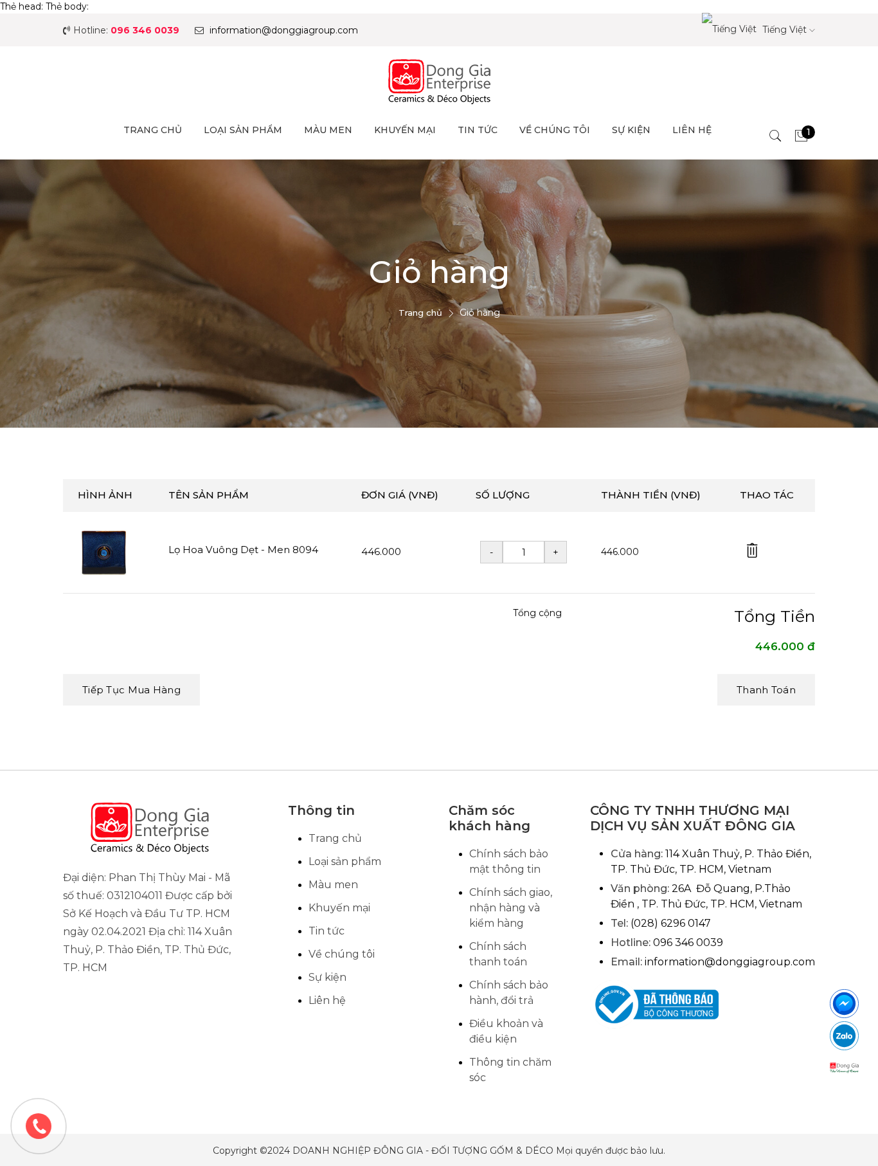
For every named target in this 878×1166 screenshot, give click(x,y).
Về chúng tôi (554, 130)
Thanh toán (766, 690)
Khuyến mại (405, 130)
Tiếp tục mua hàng (131, 690)
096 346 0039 (145, 30)
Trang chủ (152, 130)
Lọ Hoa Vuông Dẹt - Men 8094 (243, 549)
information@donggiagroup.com (284, 30)
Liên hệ (692, 130)
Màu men (328, 130)
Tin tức (477, 130)
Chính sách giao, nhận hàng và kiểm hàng (510, 907)
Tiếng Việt (784, 29)
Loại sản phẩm (243, 130)
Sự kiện (631, 130)
